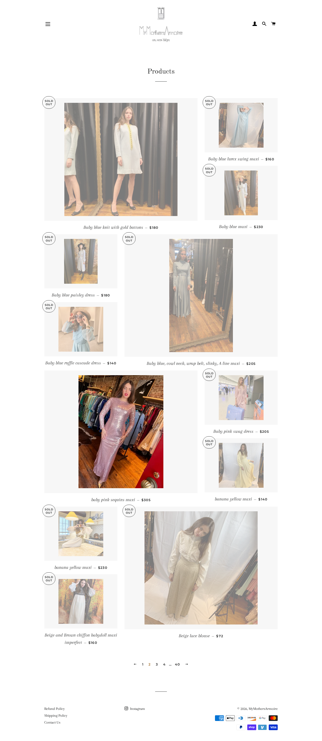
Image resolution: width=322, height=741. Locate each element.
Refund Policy (54, 709)
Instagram (137, 709)
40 (177, 664)
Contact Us (52, 722)
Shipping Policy (55, 715)
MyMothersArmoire (263, 709)
